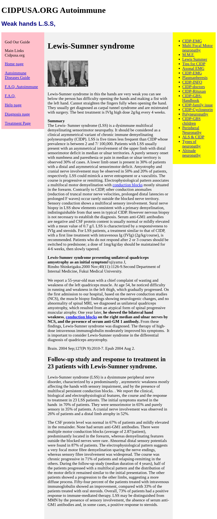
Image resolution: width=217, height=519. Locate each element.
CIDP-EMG (192, 41)
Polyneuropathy (195, 114)
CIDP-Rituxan (194, 91)
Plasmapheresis (195, 77)
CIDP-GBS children (191, 120)
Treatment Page (18, 123)
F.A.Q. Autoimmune (21, 86)
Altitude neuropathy (191, 152)
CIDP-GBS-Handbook (192, 98)
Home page (14, 64)
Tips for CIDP (193, 64)
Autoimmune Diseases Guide (17, 75)
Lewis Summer (194, 59)
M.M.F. (188, 54)
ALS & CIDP (193, 137)
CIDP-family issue (197, 105)
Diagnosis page (17, 114)
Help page (13, 105)
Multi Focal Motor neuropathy (197, 47)
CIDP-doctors (193, 86)
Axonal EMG (193, 68)
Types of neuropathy (191, 143)
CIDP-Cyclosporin (197, 109)
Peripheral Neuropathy (192, 130)
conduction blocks (128, 185)
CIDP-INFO (192, 82)
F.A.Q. (10, 96)
